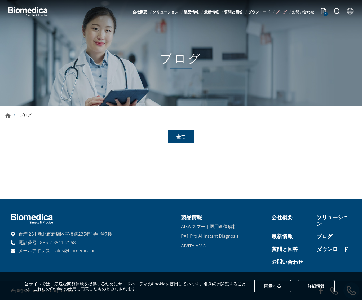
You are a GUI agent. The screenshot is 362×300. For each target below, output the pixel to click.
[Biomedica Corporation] (28, 12)
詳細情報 (316, 286)
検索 (336, 12)
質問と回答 (233, 11)
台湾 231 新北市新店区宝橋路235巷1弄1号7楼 (65, 234)
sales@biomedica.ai (74, 250)
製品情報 (191, 11)
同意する (272, 286)
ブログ (281, 11)
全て (181, 136)
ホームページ (8, 115)
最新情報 (211, 11)
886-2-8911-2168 (58, 242)
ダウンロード (259, 11)
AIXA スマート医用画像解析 (209, 226)
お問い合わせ (303, 11)
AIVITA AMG (193, 246)
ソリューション (166, 11)
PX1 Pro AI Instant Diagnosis (210, 236)
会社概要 (140, 11)
